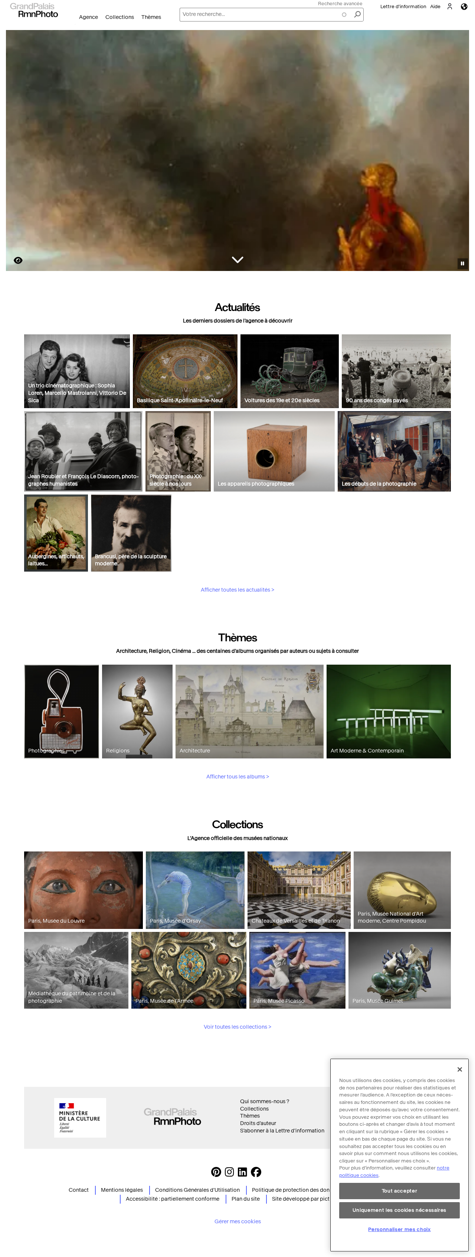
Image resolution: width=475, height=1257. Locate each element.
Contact (79, 1190)
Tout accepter (399, 1190)
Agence (88, 17)
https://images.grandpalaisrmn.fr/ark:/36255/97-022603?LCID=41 (13, 260)
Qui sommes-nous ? (264, 1101)
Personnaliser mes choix (399, 1229)
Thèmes (151, 17)
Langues (464, 6)
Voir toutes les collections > (237, 1027)
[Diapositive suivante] (459, 152)
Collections (119, 17)
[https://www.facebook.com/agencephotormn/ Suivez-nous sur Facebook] (256, 1174)
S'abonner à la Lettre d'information (282, 1131)
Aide (435, 6)
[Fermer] (460, 1069)
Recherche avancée (340, 3)
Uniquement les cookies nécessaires (399, 1210)
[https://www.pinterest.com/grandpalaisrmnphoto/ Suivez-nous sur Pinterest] (216, 1174)
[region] (399, 1155)
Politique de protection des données (296, 1190)
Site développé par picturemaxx (311, 1199)
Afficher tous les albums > (237, 777)
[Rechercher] (357, 14)
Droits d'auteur (258, 1123)
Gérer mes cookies (237, 1221)
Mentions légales (122, 1190)
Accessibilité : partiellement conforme (172, 1199)
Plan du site (246, 1199)
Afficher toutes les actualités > (237, 590)
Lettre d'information (403, 6)
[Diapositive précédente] (15, 152)
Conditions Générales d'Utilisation (197, 1190)
